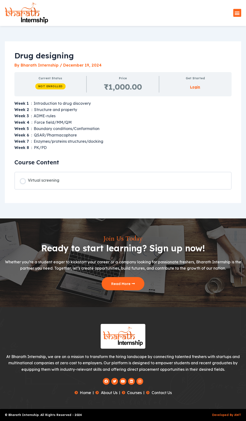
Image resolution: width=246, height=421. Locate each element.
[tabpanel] (123, 125)
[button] (237, 13)
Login (195, 87)
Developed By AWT (226, 415)
